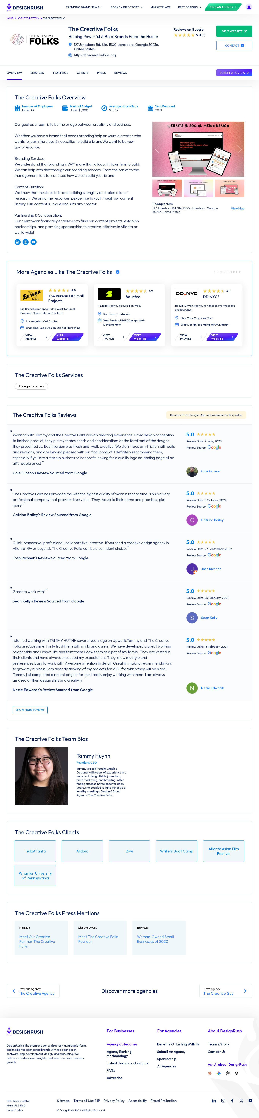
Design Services (31, 386)
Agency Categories (122, 1044)
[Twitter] (241, 1100)
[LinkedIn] (214, 1100)
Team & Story (218, 1044)
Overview (14, 73)
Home (10, 18)
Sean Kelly (209, 618)
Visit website (232, 31)
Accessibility (137, 1101)
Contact (232, 45)
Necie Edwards (212, 688)
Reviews (120, 73)
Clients (83, 73)
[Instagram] (223, 1100)
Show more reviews (30, 710)
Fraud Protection (164, 1101)
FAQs (111, 1070)
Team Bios (60, 73)
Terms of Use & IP (86, 1101)
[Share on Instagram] (26, 242)
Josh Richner (211, 569)
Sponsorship (166, 1059)
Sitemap (63, 1101)
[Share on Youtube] (34, 242)
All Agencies (166, 1066)
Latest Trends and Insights (127, 1063)
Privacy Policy (114, 1101)
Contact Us (216, 1052)
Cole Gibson (210, 471)
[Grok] (236, 1073)
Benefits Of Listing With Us (178, 1044)
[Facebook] (232, 1100)
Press (101, 73)
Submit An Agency (171, 1052)
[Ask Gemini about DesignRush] (218, 1073)
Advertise (114, 1078)
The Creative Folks (93, 29)
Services (37, 73)
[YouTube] (250, 1100)
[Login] (249, 7)
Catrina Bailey (212, 520)
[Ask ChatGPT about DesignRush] (228, 1073)
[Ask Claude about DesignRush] (210, 1073)
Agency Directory (28, 18)
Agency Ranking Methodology (119, 1054)
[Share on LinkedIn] (18, 242)
